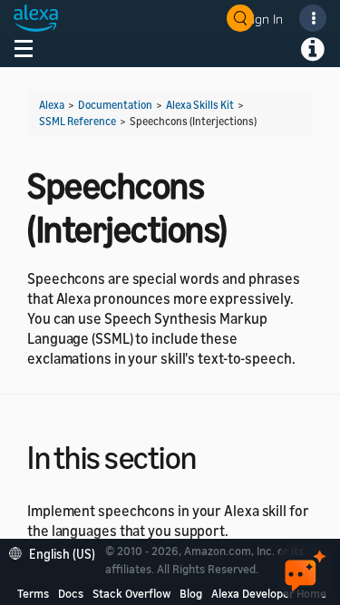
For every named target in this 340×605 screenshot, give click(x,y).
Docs (70, 593)
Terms (33, 593)
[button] (56, 552)
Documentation (115, 105)
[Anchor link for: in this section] (212, 455)
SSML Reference (77, 121)
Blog (191, 593)
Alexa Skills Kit (200, 105)
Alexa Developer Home (268, 593)
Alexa (51, 105)
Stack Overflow (131, 593)
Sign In (264, 18)
